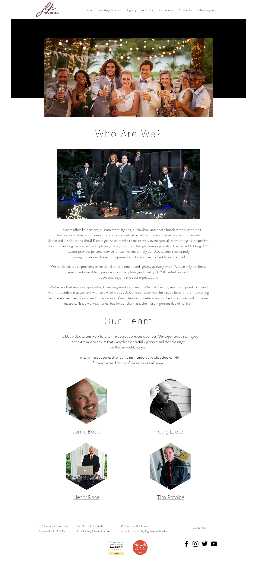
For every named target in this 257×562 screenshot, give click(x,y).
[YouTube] (214, 544)
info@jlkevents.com (97, 531)
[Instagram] (195, 544)
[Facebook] (186, 544)
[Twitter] (205, 544)
